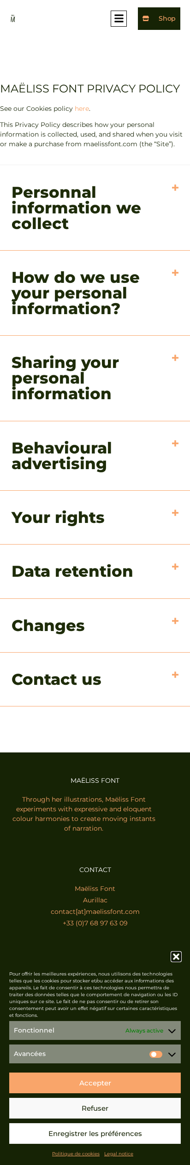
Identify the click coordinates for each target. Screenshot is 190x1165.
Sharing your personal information (65, 378)
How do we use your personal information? (76, 293)
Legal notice (118, 1154)
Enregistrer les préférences (95, 1133)
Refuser (95, 1108)
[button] (176, 956)
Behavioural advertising (62, 455)
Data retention (72, 571)
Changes (48, 625)
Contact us (56, 679)
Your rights (58, 517)
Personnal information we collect (76, 208)
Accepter (95, 1083)
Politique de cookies (76, 1154)
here (82, 108)
